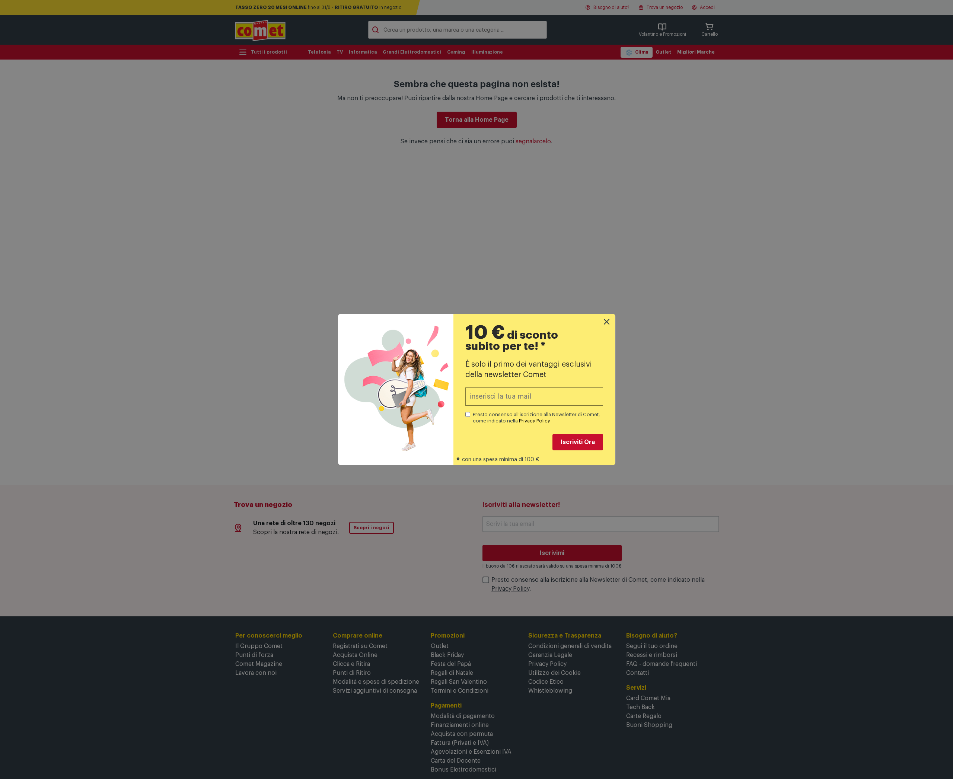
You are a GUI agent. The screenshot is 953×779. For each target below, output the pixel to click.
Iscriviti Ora (578, 442)
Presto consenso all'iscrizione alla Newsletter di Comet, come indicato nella (536, 417)
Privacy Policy (534, 420)
